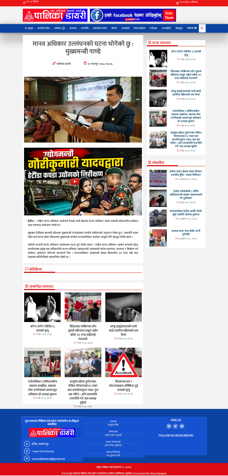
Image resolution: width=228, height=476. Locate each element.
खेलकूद (179, 28)
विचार (114, 28)
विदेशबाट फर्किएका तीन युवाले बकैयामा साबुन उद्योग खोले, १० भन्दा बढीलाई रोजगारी (185, 74)
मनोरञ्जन (153, 28)
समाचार (73, 28)
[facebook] (133, 15)
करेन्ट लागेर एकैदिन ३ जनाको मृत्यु (186, 53)
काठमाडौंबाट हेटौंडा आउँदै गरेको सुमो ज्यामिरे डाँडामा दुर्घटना (186, 213)
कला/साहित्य (139, 28)
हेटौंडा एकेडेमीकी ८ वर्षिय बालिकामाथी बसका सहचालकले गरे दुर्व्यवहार (186, 194)
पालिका (57, 28)
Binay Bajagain (158, 473)
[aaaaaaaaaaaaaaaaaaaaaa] (83, 181)
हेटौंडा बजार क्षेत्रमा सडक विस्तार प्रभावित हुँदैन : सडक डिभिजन (186, 173)
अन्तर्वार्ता (125, 28)
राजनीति (85, 28)
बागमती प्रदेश (44, 28)
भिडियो (190, 28)
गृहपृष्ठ (30, 28)
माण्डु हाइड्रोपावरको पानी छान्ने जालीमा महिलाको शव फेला (186, 93)
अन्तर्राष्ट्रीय (166, 28)
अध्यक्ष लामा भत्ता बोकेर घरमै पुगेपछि (186, 233)
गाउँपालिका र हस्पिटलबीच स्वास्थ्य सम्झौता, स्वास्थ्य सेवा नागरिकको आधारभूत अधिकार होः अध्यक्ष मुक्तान (186, 116)
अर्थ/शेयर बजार (100, 28)
